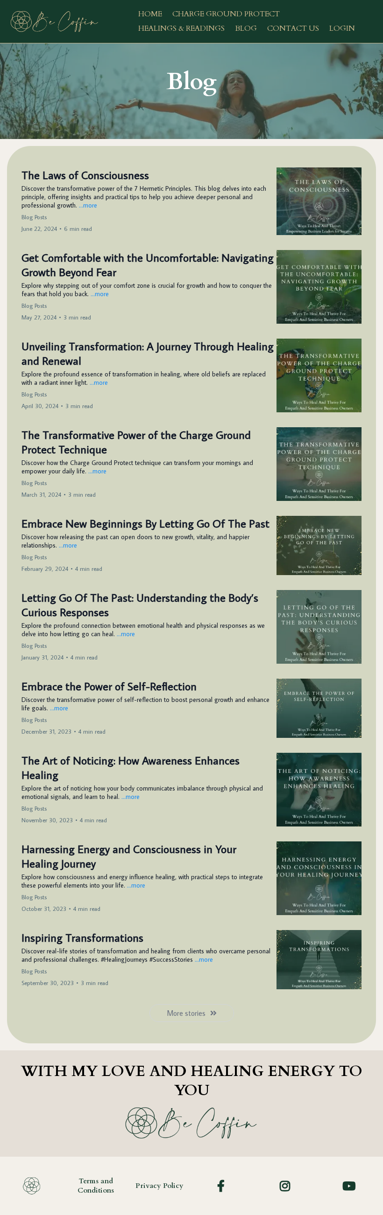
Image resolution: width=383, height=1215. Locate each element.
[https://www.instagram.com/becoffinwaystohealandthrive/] (287, 1186)
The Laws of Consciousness (85, 174)
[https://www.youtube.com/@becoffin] (351, 1185)
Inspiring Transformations (82, 937)
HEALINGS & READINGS (181, 28)
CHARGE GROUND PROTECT (226, 14)
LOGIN (342, 28)
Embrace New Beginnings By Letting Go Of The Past (145, 523)
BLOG (246, 28)
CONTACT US (293, 28)
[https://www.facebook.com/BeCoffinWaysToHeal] (223, 1186)
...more (88, 205)
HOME (150, 14)
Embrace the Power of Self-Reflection (109, 686)
